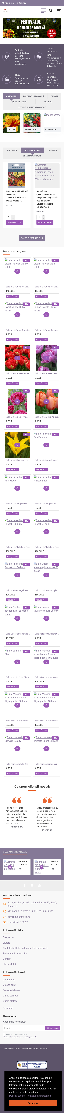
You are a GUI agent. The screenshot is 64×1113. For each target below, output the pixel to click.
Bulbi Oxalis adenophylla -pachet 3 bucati (18, 634)
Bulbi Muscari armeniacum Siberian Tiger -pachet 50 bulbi (18, 720)
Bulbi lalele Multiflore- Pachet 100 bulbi (18, 547)
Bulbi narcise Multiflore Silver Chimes (47, 634)
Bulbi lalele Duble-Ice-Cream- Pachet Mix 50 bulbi (18, 287)
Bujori (54, 96)
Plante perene (52, 129)
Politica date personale (39, 1096)
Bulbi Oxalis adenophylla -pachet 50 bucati (47, 590)
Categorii (11, 96)
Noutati (53, 150)
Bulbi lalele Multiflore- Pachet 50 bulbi (47, 547)
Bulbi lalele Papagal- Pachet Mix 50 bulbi (18, 590)
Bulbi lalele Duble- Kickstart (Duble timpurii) (47, 373)
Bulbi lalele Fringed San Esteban (47, 460)
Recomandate (32, 150)
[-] (13, 218)
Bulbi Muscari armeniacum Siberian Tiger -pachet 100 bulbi (47, 677)
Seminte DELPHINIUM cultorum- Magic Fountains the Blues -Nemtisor (55, 861)
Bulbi (11, 129)
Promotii (12, 150)
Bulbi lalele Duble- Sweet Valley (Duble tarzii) (18, 330)
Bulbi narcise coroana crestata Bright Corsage (47, 764)
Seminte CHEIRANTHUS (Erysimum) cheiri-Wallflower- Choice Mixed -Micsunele (47, 199)
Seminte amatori (32, 129)
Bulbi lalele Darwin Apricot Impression (47, 417)
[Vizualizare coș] (59, 10)
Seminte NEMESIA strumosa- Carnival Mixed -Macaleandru (17, 196)
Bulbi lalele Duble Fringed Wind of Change (18, 417)
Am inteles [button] (33, 1103)
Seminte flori (19, 102)
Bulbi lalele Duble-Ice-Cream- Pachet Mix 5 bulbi (47, 287)
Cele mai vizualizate (15, 852)
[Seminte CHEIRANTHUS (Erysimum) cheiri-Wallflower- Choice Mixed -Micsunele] (47, 175)
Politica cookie (17, 1096)
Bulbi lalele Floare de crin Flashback (18, 460)
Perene (48, 102)
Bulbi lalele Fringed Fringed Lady (47, 503)
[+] (13, 216)
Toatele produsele (30, 238)
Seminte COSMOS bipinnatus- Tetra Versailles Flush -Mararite (23, 861)
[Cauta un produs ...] (50, 10)
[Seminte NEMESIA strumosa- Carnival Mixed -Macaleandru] (16, 175)
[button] (14, 222)
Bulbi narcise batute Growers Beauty (18, 764)
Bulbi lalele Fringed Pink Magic (18, 503)
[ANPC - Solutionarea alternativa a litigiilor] (32, 1065)
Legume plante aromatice (32, 107)
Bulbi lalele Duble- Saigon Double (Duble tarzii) (47, 330)
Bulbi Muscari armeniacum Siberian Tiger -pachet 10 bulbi (47, 720)
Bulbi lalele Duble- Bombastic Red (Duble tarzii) (18, 373)
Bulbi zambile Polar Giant (17, 677)
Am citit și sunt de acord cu (20, 1035)
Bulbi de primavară (33, 96)
